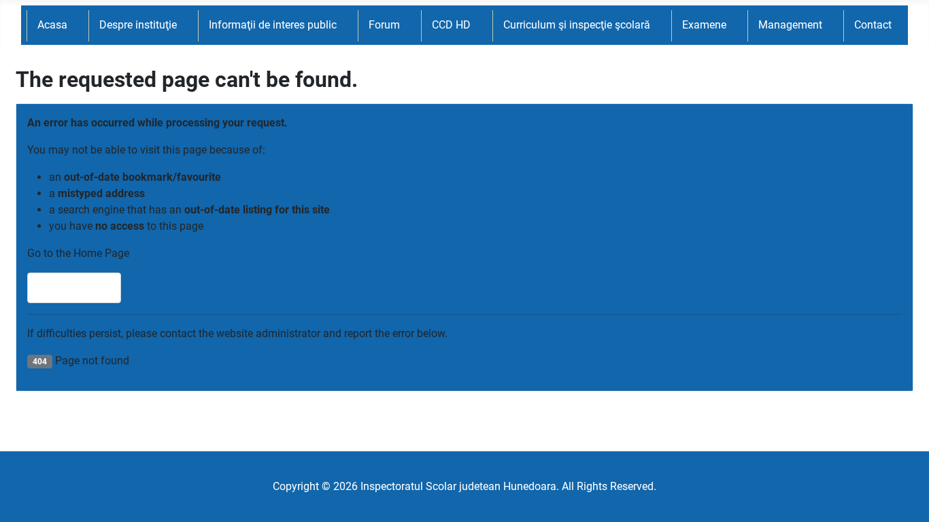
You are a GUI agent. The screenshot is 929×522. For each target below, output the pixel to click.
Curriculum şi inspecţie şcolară (576, 24)
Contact (873, 24)
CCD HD (451, 24)
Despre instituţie (138, 24)
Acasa (52, 24)
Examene (704, 24)
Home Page (80, 287)
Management (790, 24)
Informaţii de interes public (273, 24)
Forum (384, 24)
